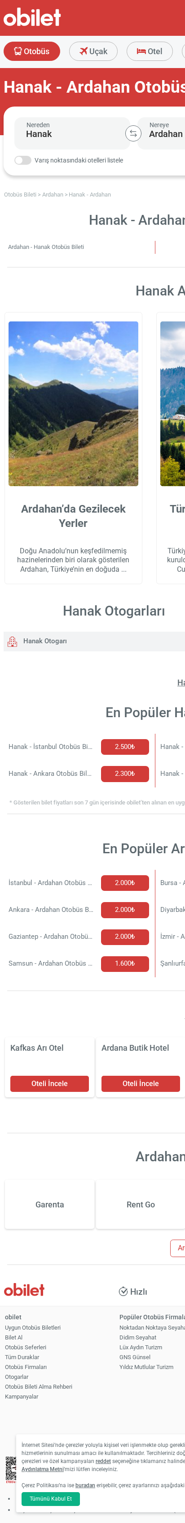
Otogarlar (16, 1376)
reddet (103, 1461)
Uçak (97, 51)
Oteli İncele (49, 1083)
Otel (154, 51)
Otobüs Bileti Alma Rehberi (38, 1386)
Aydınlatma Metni (43, 1469)
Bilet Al (13, 1337)
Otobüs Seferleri (25, 1347)
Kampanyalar (21, 1396)
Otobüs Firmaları (26, 1367)
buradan (85, 1485)
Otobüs (35, 51)
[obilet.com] (54, 25)
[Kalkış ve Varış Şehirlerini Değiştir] (133, 133)
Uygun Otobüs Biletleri (33, 1327)
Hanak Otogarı (44, 641)
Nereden (38, 124)
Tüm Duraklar (22, 1357)
